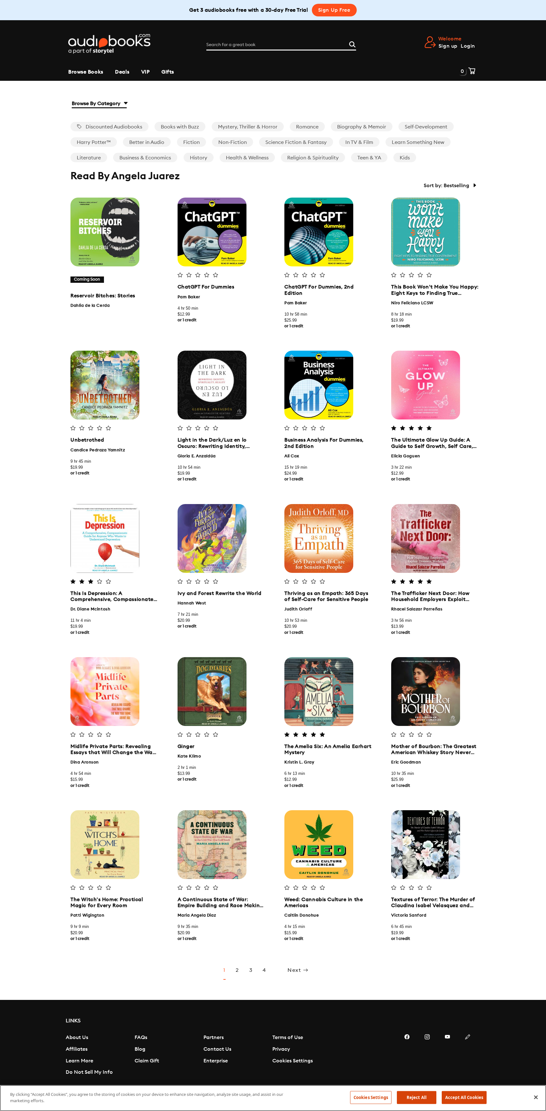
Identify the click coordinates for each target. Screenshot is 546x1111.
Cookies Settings (292, 1060)
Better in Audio (146, 142)
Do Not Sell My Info (89, 1072)
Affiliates (77, 1049)
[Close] (536, 1097)
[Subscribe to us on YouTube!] (447, 1055)
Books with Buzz (180, 126)
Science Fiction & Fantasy (296, 142)
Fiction (191, 142)
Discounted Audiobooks (113, 126)
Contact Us (217, 1049)
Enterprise (215, 1060)
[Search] (352, 43)
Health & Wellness (247, 157)
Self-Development (426, 126)
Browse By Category (97, 103)
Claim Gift (147, 1060)
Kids (405, 157)
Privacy (281, 1049)
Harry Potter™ (94, 142)
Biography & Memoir (361, 126)
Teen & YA (369, 157)
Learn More (79, 1060)
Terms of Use (287, 1037)
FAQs (141, 1037)
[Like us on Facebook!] (407, 1055)
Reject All (417, 1097)
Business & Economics (145, 157)
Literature (89, 157)
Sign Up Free (334, 10)
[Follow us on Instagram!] (427, 1055)
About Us (77, 1037)
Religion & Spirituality (313, 157)
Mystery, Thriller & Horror (247, 126)
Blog (140, 1049)
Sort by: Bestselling (447, 185)
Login (468, 46)
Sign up (448, 46)
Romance (307, 126)
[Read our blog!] (468, 1055)
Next (295, 970)
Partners (213, 1037)
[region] (273, 1098)
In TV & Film (359, 142)
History (198, 157)
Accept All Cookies (464, 1097)
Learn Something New (418, 142)
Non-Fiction (232, 142)
